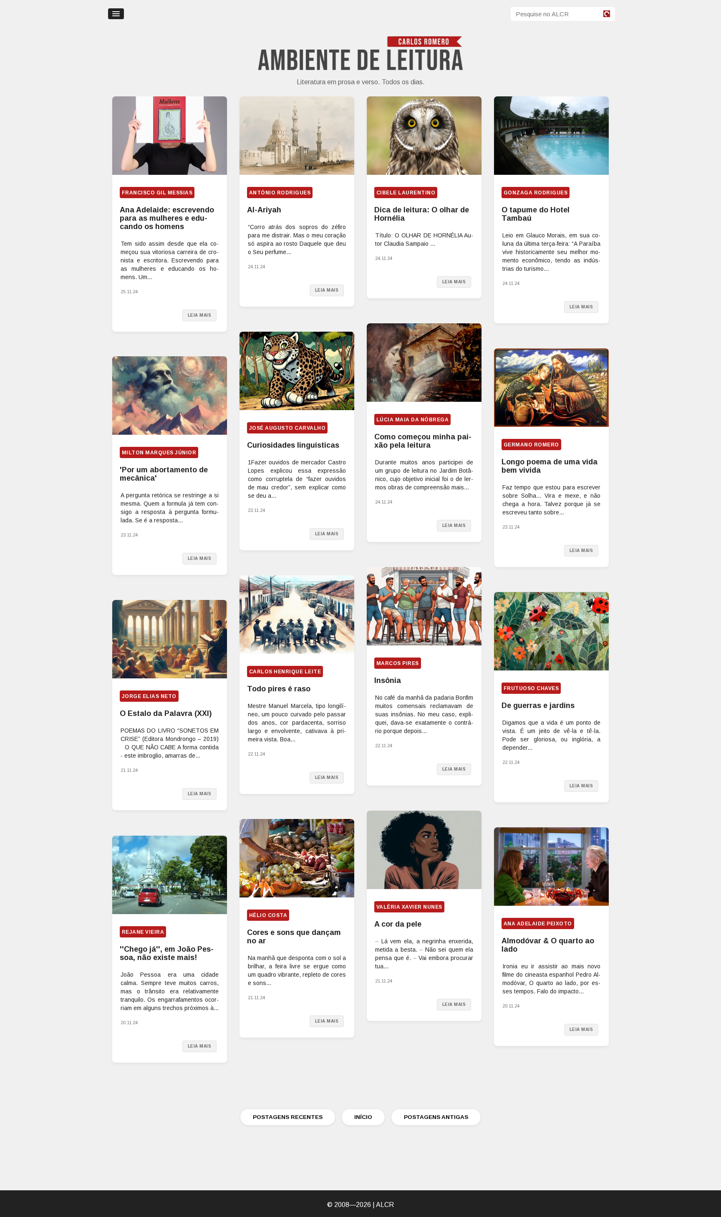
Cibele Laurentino (405, 193)
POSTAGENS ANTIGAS (436, 1117)
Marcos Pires (397, 663)
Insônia (387, 680)
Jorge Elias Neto (149, 696)
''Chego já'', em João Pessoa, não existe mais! (167, 953)
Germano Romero (531, 445)
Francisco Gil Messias (157, 193)
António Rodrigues (279, 193)
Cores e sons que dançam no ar (294, 936)
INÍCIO (363, 1117)
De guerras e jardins (538, 705)
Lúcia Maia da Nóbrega (412, 420)
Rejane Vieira (143, 932)
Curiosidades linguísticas (293, 445)
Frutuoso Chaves (531, 688)
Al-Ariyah (264, 210)
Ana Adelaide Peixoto (538, 924)
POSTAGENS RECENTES (288, 1117)
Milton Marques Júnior (159, 453)
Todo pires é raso (278, 689)
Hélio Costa (268, 915)
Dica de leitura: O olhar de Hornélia (421, 214)
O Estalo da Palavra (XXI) (166, 713)
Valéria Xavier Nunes (409, 907)
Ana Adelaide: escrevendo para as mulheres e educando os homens (167, 218)
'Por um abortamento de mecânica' (164, 474)
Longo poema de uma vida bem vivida (549, 466)
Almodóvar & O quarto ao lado (548, 945)
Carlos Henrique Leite (285, 672)
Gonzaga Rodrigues (535, 193)
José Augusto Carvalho (287, 428)
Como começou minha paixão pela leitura (422, 441)
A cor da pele (397, 924)
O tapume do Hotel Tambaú (536, 214)
